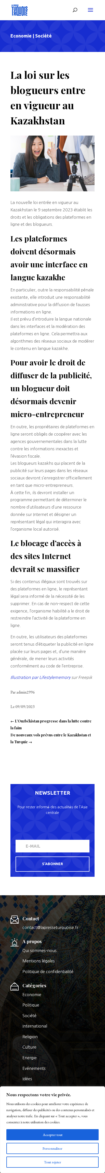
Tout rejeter (52, 1162)
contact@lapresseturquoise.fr (50, 927)
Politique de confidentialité (47, 972)
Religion (30, 1037)
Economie (21, 35)
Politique (30, 1005)
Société (43, 35)
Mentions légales (38, 961)
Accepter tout (52, 1134)
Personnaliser (52, 1148)
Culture (29, 1047)
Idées (27, 1079)
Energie (29, 1058)
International (34, 1026)
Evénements (34, 1068)
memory (62, 677)
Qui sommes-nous (39, 950)
